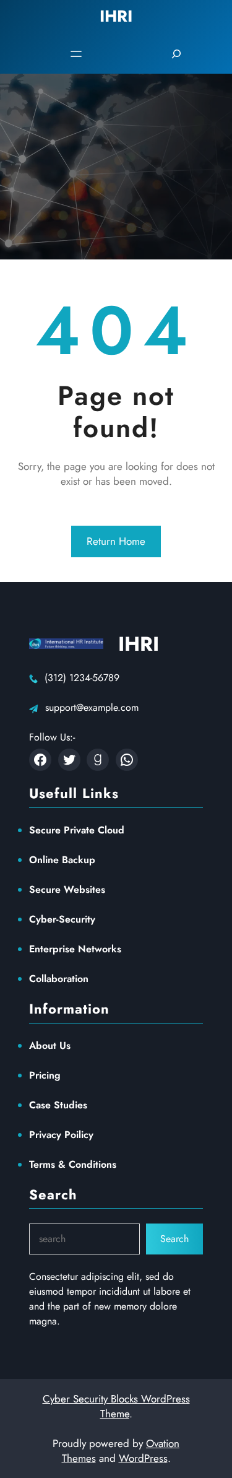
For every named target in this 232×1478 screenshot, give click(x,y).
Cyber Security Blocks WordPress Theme (116, 1406)
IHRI (138, 644)
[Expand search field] (176, 54)
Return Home (116, 541)
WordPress (143, 1458)
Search (174, 1239)
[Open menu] (76, 54)
